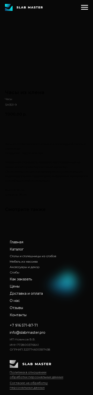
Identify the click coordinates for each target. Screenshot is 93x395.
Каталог (17, 249)
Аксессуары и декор (24, 267)
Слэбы (14, 272)
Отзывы (16, 308)
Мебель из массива (24, 261)
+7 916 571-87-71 (24, 325)
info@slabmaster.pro (27, 332)
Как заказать (21, 279)
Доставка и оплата (26, 293)
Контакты (18, 315)
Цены (15, 286)
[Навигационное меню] (84, 7)
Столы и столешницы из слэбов (33, 256)
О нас (15, 300)
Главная (16, 242)
